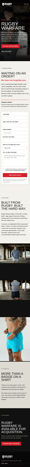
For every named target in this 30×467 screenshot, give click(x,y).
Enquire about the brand (11, 443)
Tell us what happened (10, 152)
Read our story (6, 51)
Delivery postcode (8, 137)
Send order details (15, 175)
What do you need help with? (11, 144)
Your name (6, 114)
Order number (7, 129)
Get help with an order (10, 46)
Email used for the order (10, 121)
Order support (4, 463)
